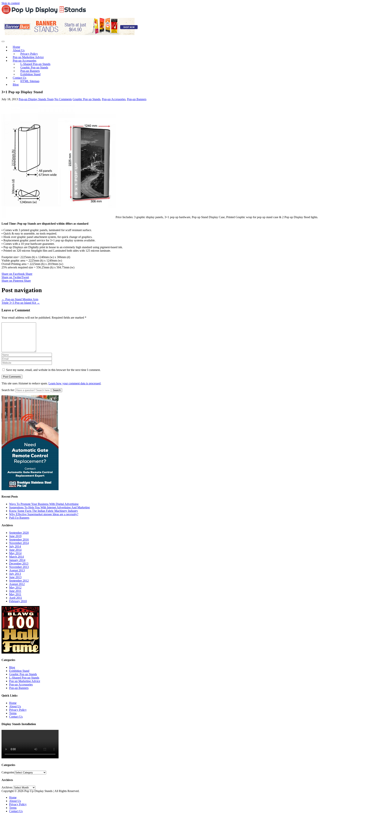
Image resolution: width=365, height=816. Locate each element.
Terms (13, 713)
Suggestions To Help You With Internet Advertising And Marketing (49, 507)
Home (13, 703)
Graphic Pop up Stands (86, 99)
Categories (8, 772)
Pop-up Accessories (113, 99)
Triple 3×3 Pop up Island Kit (21, 302)
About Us (15, 706)
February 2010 (18, 601)
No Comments (63, 99)
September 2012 (19, 580)
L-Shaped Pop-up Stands (24, 677)
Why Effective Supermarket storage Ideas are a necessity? (43, 514)
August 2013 (17, 570)
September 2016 (19, 539)
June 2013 (15, 577)
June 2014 (15, 549)
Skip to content (11, 3)
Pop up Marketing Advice (24, 681)
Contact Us (16, 716)
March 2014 (16, 556)
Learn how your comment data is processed (74, 383)
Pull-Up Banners (19, 517)
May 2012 (15, 587)
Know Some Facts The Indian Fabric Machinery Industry (43, 510)
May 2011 (15, 594)
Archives (7, 787)
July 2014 (15, 546)
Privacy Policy (18, 709)
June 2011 (15, 591)
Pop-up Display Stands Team (36, 99)
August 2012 (17, 584)
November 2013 (19, 567)
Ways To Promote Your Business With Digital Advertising (44, 504)
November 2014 (19, 543)
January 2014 (17, 560)
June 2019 (15, 536)
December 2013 (18, 563)
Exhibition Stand (30, 74)
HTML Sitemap (29, 81)
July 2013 (15, 573)
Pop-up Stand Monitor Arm (20, 299)
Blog (16, 84)
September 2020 (19, 532)
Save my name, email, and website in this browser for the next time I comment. (53, 369)
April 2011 (15, 597)
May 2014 (15, 553)
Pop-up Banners (136, 99)
